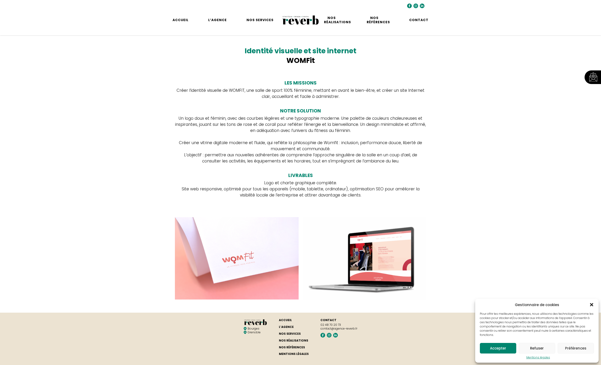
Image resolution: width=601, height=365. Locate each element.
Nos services (260, 20)
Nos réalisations (337, 19)
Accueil (181, 20)
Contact (418, 20)
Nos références (378, 19)
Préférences (575, 348)
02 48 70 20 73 (330, 325)
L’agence (217, 20)
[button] (591, 304)
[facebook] (410, 6)
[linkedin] (423, 6)
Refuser (537, 348)
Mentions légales (538, 357)
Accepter (498, 348)
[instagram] (416, 6)
